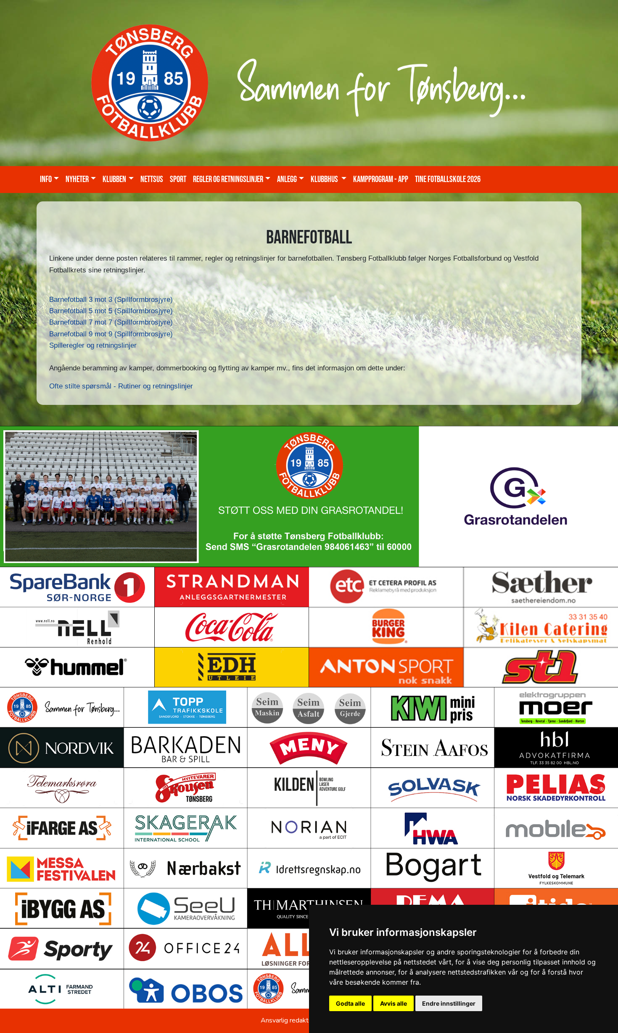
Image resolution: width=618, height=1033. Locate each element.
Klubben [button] (114, 179)
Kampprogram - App (380, 179)
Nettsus (151, 179)
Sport (178, 179)
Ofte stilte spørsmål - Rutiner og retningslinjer (121, 386)
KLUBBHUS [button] (325, 179)
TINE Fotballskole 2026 (448, 179)
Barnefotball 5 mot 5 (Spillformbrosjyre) (111, 311)
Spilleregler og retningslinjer (93, 345)
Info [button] (46, 179)
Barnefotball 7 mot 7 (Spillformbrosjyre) (111, 322)
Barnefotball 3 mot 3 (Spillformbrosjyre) (111, 300)
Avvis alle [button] (393, 1003)
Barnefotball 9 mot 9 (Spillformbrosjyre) (111, 334)
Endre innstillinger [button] (448, 1003)
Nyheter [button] (77, 179)
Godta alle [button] (350, 1003)
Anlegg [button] (287, 179)
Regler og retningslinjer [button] (228, 179)
